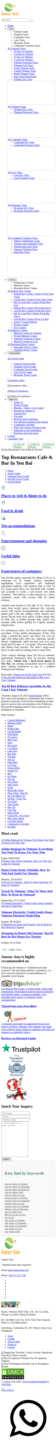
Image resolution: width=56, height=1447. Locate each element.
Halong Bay (13, 728)
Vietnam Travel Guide (24, 363)
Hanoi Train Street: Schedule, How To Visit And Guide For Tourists (25, 871)
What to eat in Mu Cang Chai (27, 674)
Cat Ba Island (14, 731)
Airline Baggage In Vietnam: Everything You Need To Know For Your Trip (27, 850)
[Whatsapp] (28, 1444)
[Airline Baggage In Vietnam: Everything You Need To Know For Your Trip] (28, 843)
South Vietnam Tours (24, 73)
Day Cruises (20, 327)
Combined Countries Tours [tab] (27, 45)
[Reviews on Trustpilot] (28, 1048)
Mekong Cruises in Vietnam (27, 333)
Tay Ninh (12, 801)
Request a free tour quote (26, 433)
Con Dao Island (15, 821)
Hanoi (10, 726)
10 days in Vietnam (23, 51)
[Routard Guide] (28, 1089)
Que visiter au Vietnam (15, 1220)
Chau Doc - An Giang (18, 815)
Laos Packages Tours (24, 178)
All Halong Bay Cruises (19, 291)
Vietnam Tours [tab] (21, 31)
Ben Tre (11, 807)
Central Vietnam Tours (25, 71)
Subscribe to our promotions (27, 430)
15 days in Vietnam (23, 57)
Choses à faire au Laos (14, 1203)
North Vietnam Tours (24, 68)
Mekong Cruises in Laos (26, 341)
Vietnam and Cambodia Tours (28, 243)
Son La (11, 759)
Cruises (12, 280)
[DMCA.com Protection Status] (13, 1379)
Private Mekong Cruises (25, 336)
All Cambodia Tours (17, 139)
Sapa (9, 742)
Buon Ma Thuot (15, 790)
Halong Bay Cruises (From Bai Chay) (32, 308)
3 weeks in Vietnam (23, 59)
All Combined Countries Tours (22, 238)
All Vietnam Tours (16, 48)
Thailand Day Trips (23, 109)
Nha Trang (12, 784)
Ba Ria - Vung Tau (16, 798)
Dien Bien (12, 762)
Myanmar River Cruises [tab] (25, 288)
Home (10, 25)
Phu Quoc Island (15, 818)
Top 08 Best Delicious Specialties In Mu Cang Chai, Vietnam (26, 687)
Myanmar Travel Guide (25, 375)
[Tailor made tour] (8, 1441)
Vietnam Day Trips (23, 79)
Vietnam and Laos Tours (26, 246)
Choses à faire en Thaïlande (17, 1206)
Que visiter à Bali (12, 1231)
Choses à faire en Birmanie (16, 1209)
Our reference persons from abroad (31, 422)
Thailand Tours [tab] (21, 34)
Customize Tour (15, 438)
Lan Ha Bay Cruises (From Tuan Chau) (33, 299)
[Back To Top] (2, 1388)
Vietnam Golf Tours (23, 65)
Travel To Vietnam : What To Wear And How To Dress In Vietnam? (27, 892)
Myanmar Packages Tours (26, 211)
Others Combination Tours (27, 241)
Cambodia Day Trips (24, 142)
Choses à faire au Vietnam (16, 1198)
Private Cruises (21, 324)
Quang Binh (13, 768)
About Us (13, 399)
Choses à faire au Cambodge (17, 1201)
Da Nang (11, 776)
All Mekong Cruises (17, 330)
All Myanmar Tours (17, 205)
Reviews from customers (26, 419)
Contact (11, 436)
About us (11, 1344)
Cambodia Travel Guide (25, 369)
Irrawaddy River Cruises (26, 347)
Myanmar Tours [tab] (21, 43)
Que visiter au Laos (13, 1229)
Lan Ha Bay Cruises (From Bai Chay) (32, 310)
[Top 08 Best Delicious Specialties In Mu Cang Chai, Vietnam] (28, 680)
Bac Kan (11, 754)
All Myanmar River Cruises (21, 344)
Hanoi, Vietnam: (9, 1311)
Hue (9, 773)
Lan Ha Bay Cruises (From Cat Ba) (31, 319)
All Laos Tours (14, 172)
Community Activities (18, 824)
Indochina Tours (22, 252)
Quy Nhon (12, 782)
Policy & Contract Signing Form (30, 427)
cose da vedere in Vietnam (16, 1184)
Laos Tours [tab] (19, 40)
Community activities (24, 424)
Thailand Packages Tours (26, 112)
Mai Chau (12, 740)
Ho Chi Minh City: (10, 1319)
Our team (18, 416)
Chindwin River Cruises (25, 350)
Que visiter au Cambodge (16, 1226)
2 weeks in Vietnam (23, 54)
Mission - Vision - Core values (29, 408)
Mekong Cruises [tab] (22, 285)
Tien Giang (13, 804)
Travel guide (14, 353)
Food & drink (35, 695)
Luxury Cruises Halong (25, 322)
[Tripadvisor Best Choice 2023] (28, 1065)
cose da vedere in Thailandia (17, 1187)
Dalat (10, 787)
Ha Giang (12, 745)
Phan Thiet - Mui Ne (17, 793)
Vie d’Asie (9, 1217)
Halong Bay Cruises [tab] (24, 282)
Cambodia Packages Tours (27, 145)
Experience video (16, 380)
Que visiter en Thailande (15, 1223)
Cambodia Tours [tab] (22, 37)
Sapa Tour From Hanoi (25, 76)
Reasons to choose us (24, 410)
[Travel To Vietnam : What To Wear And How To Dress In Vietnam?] (28, 885)
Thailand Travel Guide (25, 366)
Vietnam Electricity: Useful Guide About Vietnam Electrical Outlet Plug (26, 914)
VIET (6, 1384)
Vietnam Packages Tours (26, 62)
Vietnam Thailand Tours (25, 249)
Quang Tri (12, 770)
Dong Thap (13, 812)
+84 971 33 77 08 (17, 1275)
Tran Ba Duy (20, 413)
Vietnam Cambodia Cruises (27, 338)
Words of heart (21, 405)
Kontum (11, 826)
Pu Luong (12, 737)
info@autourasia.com (18, 1270)
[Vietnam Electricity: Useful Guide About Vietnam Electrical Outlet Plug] (28, 906)
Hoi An (11, 779)
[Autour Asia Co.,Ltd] (10, 9)
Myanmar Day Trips (24, 208)
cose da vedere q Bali (14, 1192)
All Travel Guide (15, 358)
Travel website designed (34, 1381)
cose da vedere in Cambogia (17, 1189)
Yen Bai (11, 756)
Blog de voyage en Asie (15, 1215)
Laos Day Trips (21, 175)
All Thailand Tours (16, 106)
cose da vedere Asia (13, 1212)
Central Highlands (16, 720)
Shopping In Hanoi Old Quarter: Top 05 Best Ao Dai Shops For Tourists (27, 935)
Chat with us (7, 1390)
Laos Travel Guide (23, 372)
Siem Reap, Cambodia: (12, 1328)
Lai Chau (12, 765)
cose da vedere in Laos (15, 1195)
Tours (11, 29)
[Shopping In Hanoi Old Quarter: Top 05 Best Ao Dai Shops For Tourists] (28, 927)
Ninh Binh (12, 734)
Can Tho (11, 810)
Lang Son (12, 751)
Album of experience (17, 391)
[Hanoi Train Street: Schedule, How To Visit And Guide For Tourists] (28, 864)
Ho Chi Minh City (16, 796)
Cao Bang (12, 748)
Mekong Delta (14, 723)
